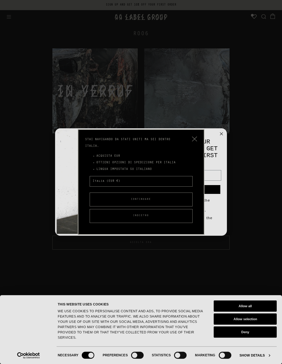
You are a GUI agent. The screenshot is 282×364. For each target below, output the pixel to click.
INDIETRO (141, 216)
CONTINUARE (141, 199)
